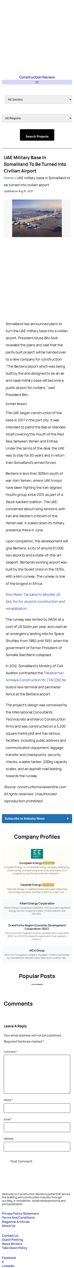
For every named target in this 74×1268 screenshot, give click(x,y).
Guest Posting (12, 1240)
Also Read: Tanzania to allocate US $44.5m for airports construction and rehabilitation (35, 601)
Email (8, 1119)
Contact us (10, 1236)
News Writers (12, 1244)
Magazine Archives (16, 1222)
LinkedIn (8, 1266)
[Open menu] (37, 82)
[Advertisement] (37, 37)
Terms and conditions (18, 1217)
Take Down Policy (14, 1248)
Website (8, 1138)
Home (8, 177)
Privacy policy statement (20, 1213)
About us (8, 1226)
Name (8, 1100)
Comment (10, 1051)
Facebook (9, 1258)
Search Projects (37, 136)
